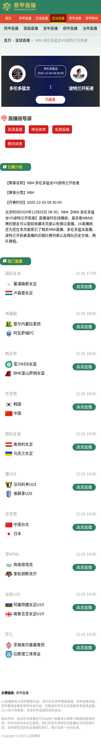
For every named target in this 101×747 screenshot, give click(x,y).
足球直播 (41, 18)
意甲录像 (75, 18)
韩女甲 (11, 353)
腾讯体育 (15, 144)
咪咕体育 (38, 129)
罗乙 (9, 634)
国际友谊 (13, 273)
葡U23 (10, 474)
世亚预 (11, 393)
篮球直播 (58, 18)
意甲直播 (25, 18)
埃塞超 (11, 313)
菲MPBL (12, 554)
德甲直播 (70, 28)
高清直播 (15, 129)
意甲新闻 (91, 18)
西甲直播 (11, 28)
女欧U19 (12, 594)
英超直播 (31, 28)
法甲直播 (90, 28)
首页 (8, 18)
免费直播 (62, 129)
